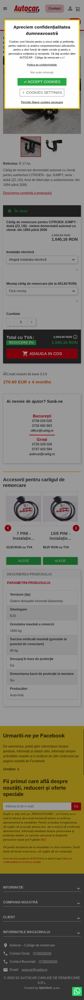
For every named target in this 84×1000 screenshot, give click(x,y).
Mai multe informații (42, 72)
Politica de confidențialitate (42, 64)
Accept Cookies (42, 82)
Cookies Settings (42, 93)
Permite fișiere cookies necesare (42, 102)
